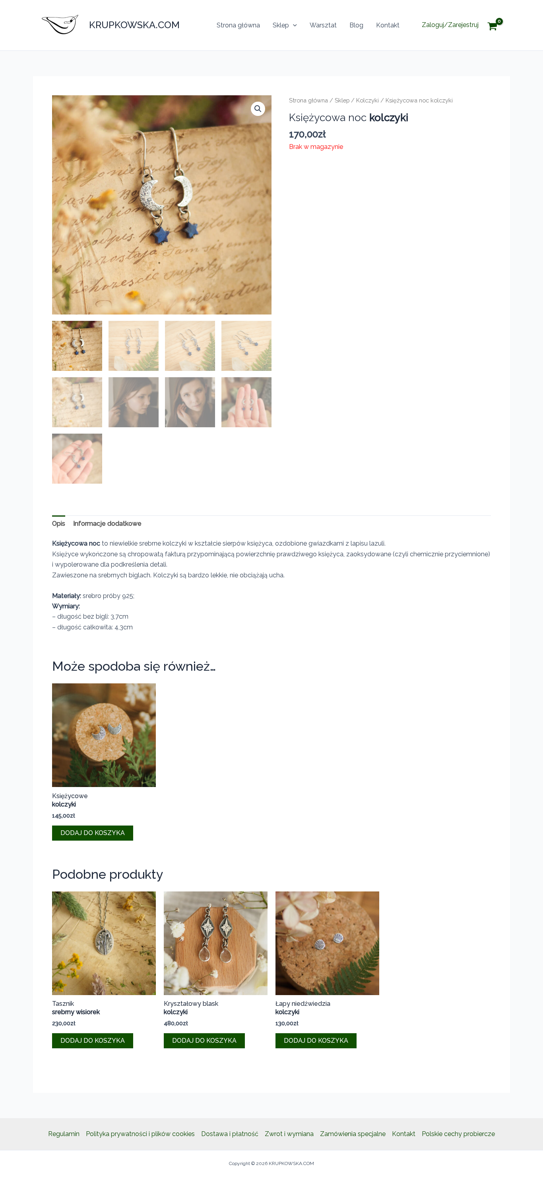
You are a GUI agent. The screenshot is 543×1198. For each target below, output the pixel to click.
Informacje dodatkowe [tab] (107, 523)
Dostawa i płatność (229, 1134)
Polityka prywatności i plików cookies (140, 1134)
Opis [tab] (58, 523)
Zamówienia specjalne (353, 1134)
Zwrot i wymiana (289, 1134)
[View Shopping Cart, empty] (498, 25)
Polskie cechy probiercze (458, 1134)
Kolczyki (367, 100)
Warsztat (323, 25)
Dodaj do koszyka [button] (92, 833)
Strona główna (238, 25)
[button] (293, 25)
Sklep (281, 25)
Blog (356, 25)
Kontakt (387, 25)
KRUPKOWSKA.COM (134, 25)
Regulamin (64, 1134)
